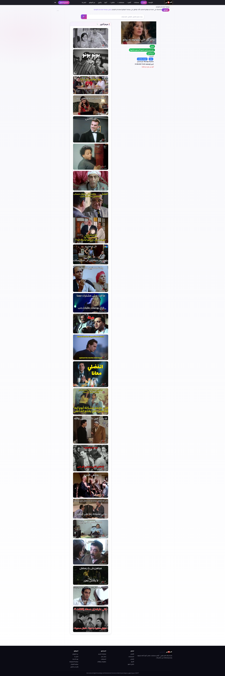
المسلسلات (131, 656)
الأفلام (132, 654)
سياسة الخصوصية (73, 662)
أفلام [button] (129, 2)
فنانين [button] (113, 2)
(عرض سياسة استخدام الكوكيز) (102, 9)
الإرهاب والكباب (142, 59)
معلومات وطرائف (101, 662)
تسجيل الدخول (64, 2)
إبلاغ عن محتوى (74, 667)
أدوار (105, 2)
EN (55, 2)
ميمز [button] (144, 2)
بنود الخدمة (75, 659)
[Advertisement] (58, 38)
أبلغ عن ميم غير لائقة (148, 66)
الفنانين (132, 659)
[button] (150, 53)
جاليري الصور (131, 664)
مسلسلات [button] (121, 2)
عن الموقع (92, 2)
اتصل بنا (84, 2)
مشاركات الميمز (102, 654)
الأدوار (132, 662)
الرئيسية (151, 2)
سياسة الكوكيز (74, 664)
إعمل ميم (103, 656)
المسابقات (103, 659)
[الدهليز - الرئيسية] (168, 2)
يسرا (151, 59)
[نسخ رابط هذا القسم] (97, 24)
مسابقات (136, 2)
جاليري (100, 2)
